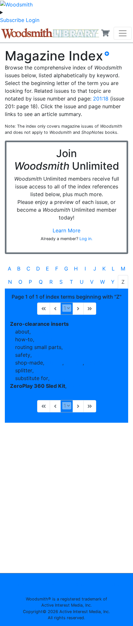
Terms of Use (82, 587)
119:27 (42, 370)
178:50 (40, 331)
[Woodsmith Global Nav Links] (66, 12)
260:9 (58, 378)
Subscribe (12, 20)
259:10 (94, 362)
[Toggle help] (109, 58)
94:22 (40, 355)
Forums (113, 584)
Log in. (86, 238)
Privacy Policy (51, 587)
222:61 (44, 339)
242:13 (72, 347)
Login (32, 20)
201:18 (100, 98)
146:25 (54, 362)
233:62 (74, 362)
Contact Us (20, 587)
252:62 (77, 386)
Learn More (66, 230)
